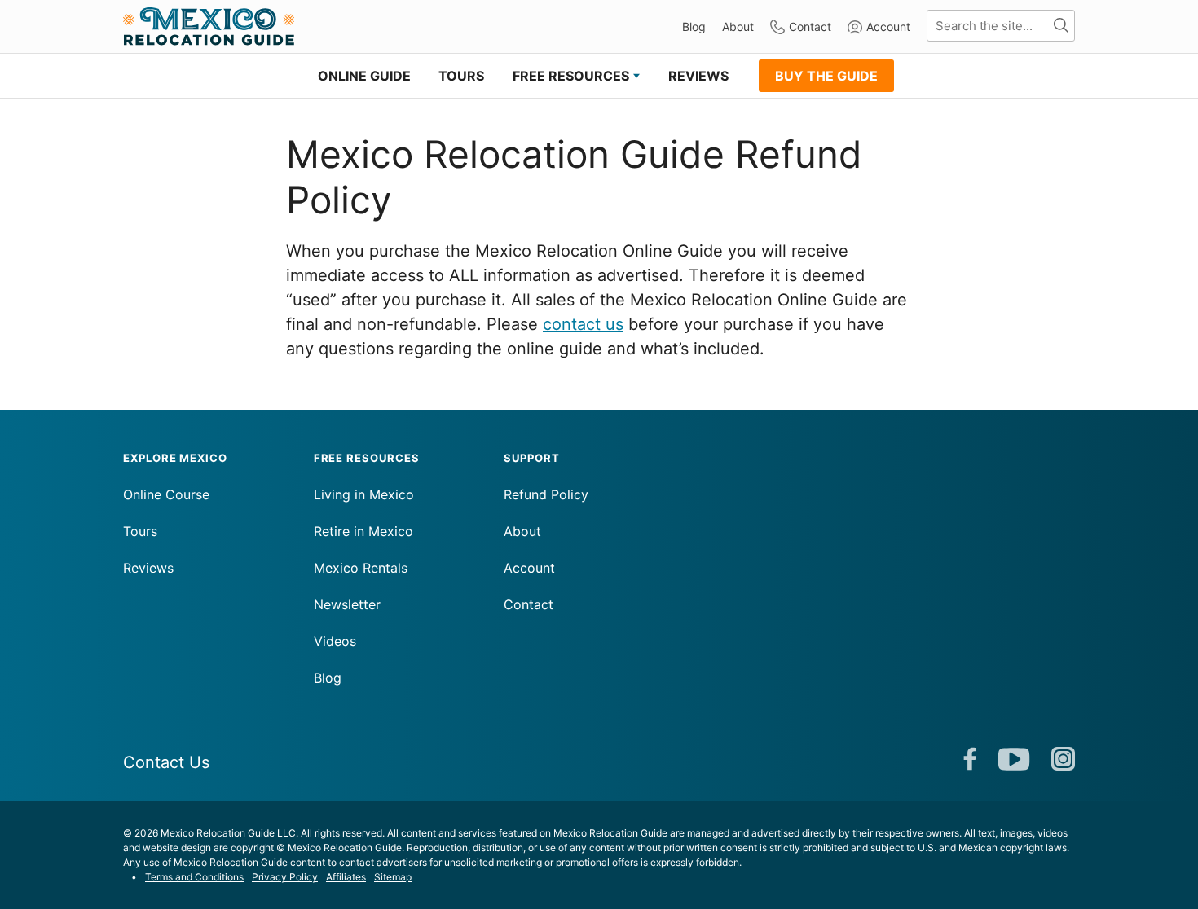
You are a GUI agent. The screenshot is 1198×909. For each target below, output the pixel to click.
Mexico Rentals (360, 568)
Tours (140, 531)
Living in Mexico (364, 494)
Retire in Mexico (363, 531)
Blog (694, 26)
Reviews (148, 568)
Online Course (166, 494)
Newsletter (347, 604)
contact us (583, 324)
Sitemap (393, 877)
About (738, 26)
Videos (335, 641)
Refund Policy (546, 494)
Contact (810, 26)
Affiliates (346, 877)
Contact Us (166, 762)
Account (888, 26)
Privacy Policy (285, 877)
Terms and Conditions (194, 877)
